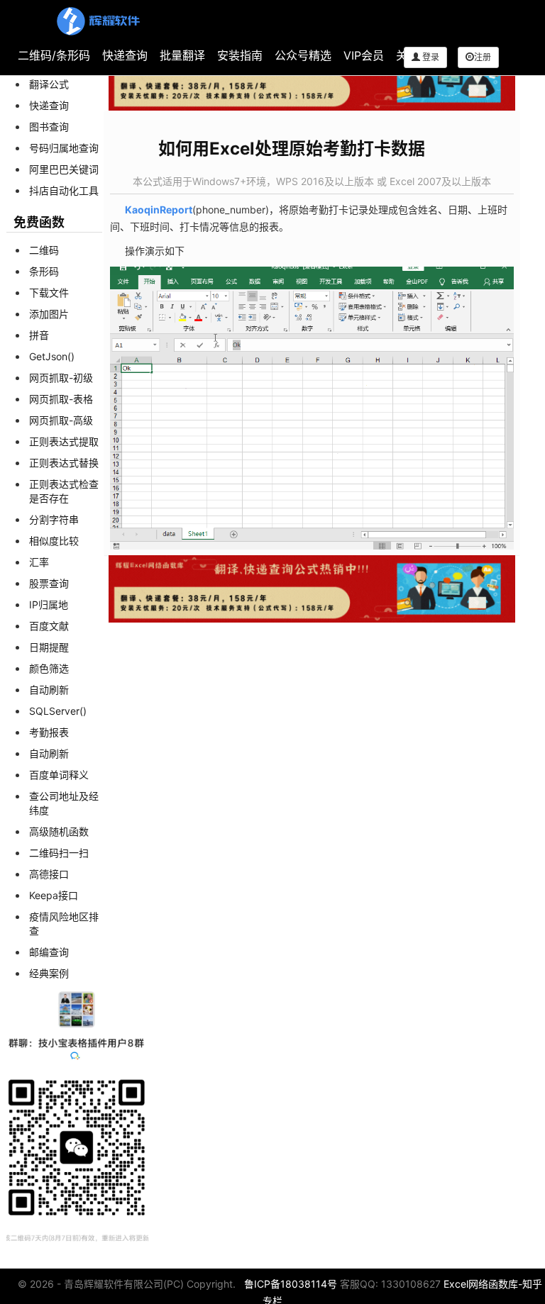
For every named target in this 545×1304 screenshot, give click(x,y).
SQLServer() (58, 711)
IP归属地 (48, 604)
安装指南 (240, 55)
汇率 (39, 562)
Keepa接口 (53, 895)
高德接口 (49, 874)
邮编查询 (49, 952)
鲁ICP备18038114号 (290, 1284)
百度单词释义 (59, 775)
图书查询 (49, 127)
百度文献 (49, 626)
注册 (482, 57)
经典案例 (49, 973)
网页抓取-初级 (61, 378)
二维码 (44, 250)
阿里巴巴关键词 (64, 169)
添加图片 (49, 314)
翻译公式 (49, 84)
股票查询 (49, 583)
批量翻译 (182, 55)
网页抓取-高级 (61, 420)
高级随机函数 (59, 831)
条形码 (44, 271)
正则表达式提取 (64, 441)
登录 (429, 57)
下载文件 (49, 292)
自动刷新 (49, 690)
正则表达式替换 (64, 463)
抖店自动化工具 (64, 190)
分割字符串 (54, 519)
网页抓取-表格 (61, 399)
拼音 (39, 335)
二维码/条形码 (54, 55)
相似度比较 (54, 541)
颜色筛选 (49, 668)
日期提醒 (49, 647)
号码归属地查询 (64, 148)
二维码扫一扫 (59, 853)
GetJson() (52, 356)
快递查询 (125, 55)
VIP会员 (363, 55)
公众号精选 (303, 55)
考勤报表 (49, 732)
